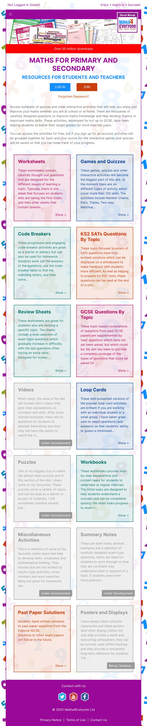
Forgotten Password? (73, 96)
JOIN (86, 87)
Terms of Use (76, 720)
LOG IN (60, 87)
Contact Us (98, 720)
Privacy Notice (50, 720)
